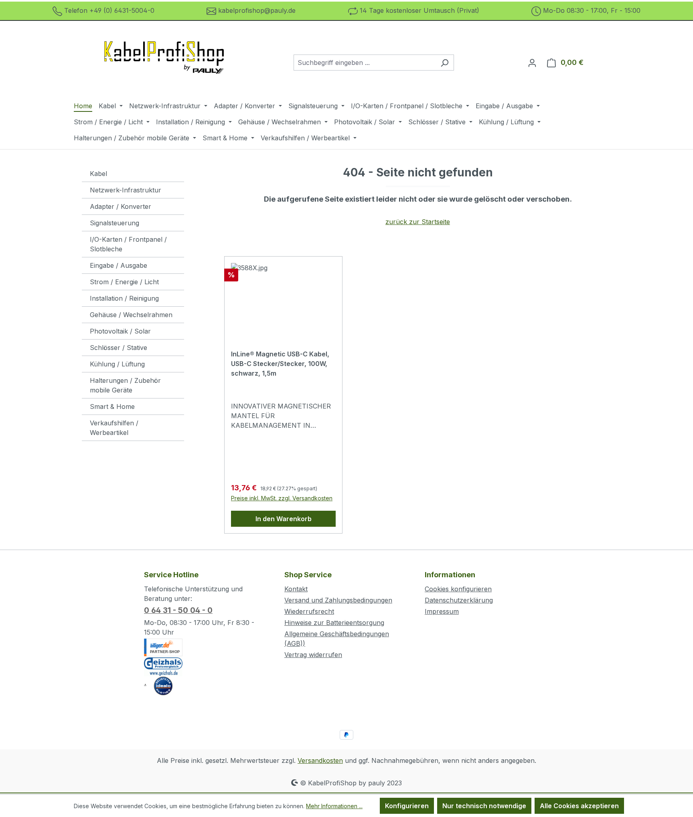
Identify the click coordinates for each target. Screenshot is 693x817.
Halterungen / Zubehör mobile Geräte (125, 385)
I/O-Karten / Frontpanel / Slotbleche (128, 244)
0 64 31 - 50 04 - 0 (178, 610)
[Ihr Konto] (532, 63)
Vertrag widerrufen (313, 655)
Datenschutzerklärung (459, 600)
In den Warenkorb (283, 519)
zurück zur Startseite (417, 222)
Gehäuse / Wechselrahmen (131, 315)
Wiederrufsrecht (309, 611)
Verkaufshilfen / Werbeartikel (114, 428)
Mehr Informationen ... (334, 806)
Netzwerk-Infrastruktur (125, 190)
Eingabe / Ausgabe (118, 265)
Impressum (442, 611)
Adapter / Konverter (120, 206)
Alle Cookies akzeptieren (579, 806)
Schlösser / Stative (118, 348)
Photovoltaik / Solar (120, 331)
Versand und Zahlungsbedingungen (338, 600)
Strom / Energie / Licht (124, 282)
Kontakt (296, 589)
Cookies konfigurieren (458, 589)
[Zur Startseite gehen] (164, 61)
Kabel (98, 174)
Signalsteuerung (114, 223)
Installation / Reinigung (124, 298)
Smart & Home (112, 406)
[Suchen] (444, 63)
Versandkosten (320, 760)
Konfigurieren (407, 806)
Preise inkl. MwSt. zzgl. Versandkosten (281, 498)
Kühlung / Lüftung (117, 364)
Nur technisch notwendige (484, 806)
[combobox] (365, 63)
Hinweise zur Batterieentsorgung (334, 623)
